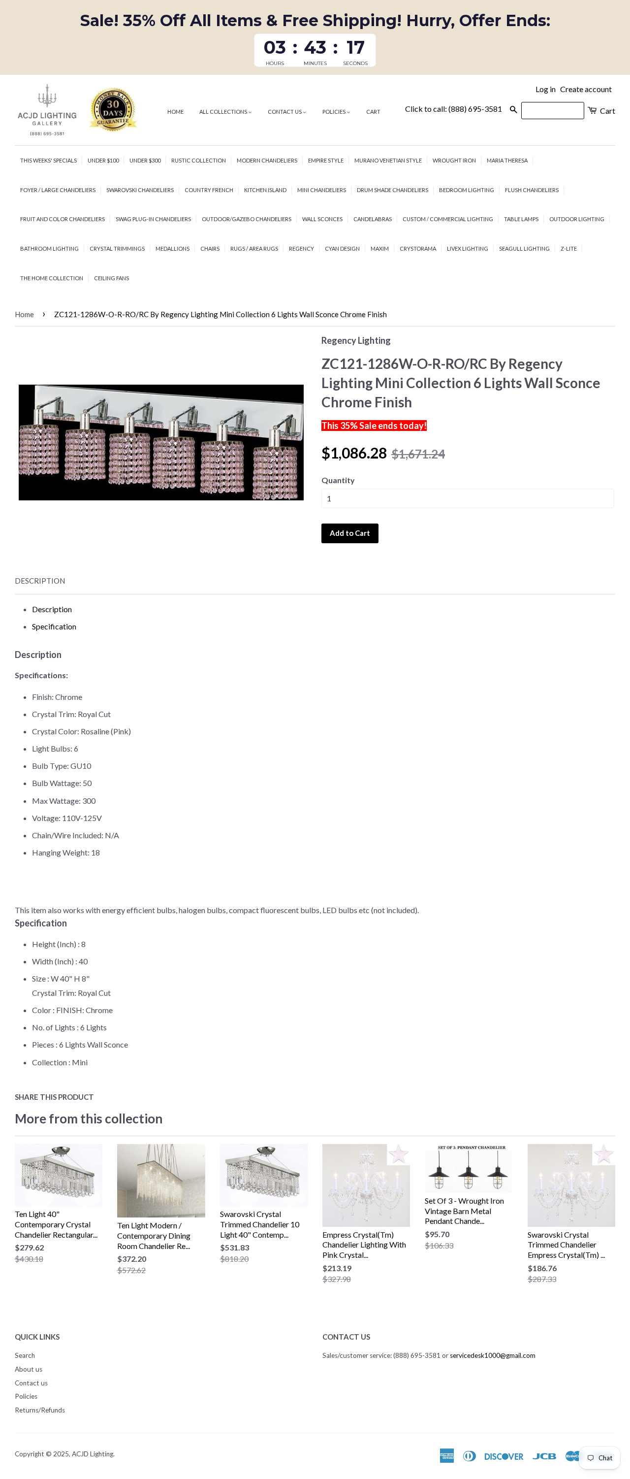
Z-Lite (569, 248)
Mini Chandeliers (321, 190)
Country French (209, 190)
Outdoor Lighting (576, 219)
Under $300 (144, 160)
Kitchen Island (265, 190)
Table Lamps (521, 219)
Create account (586, 89)
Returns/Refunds (40, 1410)
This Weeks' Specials (48, 160)
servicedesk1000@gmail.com (493, 1355)
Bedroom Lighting (466, 190)
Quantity (338, 480)
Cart (373, 111)
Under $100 (103, 160)
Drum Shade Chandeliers (392, 190)
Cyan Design (342, 248)
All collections (223, 111)
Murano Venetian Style (388, 160)
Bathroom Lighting (49, 248)
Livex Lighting (467, 248)
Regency (301, 248)
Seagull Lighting (524, 248)
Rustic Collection (198, 160)
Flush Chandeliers (532, 190)
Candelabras (372, 219)
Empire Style (326, 160)
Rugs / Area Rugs (254, 248)
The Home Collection (51, 278)
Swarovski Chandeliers (140, 190)
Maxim (380, 248)
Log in (546, 89)
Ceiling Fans (111, 278)
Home (175, 111)
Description (40, 580)
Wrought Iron (454, 160)
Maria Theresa (507, 160)
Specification (54, 626)
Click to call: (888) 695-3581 (453, 108)
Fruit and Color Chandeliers (62, 219)
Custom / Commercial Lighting (448, 219)
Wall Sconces (322, 219)
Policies (334, 111)
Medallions (172, 248)
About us (28, 1369)
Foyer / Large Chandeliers (57, 190)
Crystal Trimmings (117, 248)
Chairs (210, 248)
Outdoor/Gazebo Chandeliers (246, 219)
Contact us (285, 111)
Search (25, 1355)
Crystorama (418, 248)
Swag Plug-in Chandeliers (153, 219)
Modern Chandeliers (267, 160)
